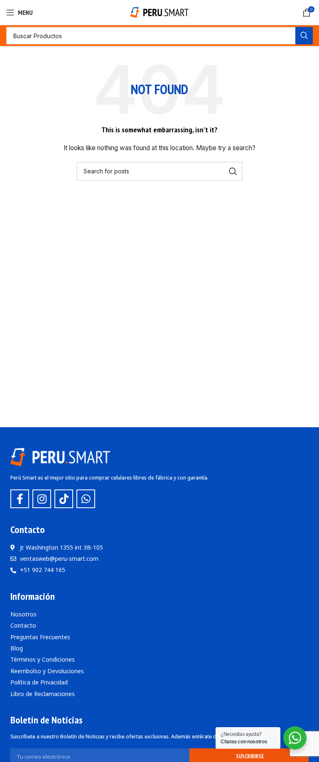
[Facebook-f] (19, 498)
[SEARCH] (304, 35)
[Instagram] (41, 498)
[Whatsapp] (85, 498)
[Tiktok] (63, 498)
